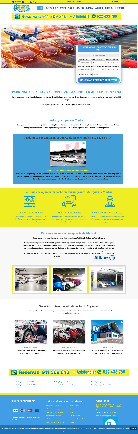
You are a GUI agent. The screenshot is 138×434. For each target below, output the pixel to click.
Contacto (119, 8)
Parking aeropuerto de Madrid (25, 385)
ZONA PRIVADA (80, 2)
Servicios (80, 8)
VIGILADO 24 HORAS (69, 279)
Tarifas (63, 8)
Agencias (99, 8)
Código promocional (85, 74)
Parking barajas (97, 382)
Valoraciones (74, 405)
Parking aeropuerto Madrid (66, 120)
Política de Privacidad (77, 419)
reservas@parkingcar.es (32, 2)
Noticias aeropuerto (54, 415)
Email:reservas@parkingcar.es (106, 416)
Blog (71, 412)
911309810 (18, 2)
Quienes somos (75, 415)
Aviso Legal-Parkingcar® (55, 422)
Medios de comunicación (55, 412)
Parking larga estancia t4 (62, 382)
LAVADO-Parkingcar (30, 347)
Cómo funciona (51, 8)
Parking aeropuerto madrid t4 (101, 385)
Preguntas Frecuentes (54, 405)
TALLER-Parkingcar (69, 347)
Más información (69, 432)
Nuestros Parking (53, 409)
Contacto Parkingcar (77, 409)
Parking (71, 8)
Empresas (89, 8)
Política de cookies (53, 419)
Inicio (39, 8)
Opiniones (109, 8)
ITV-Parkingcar (107, 347)
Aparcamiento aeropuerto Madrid (65, 385)
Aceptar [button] (133, 428)
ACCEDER (116, 2)
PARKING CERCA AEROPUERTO (31, 279)
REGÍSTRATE (70, 2)
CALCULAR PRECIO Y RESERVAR (98, 80)
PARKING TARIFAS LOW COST (107, 279)
